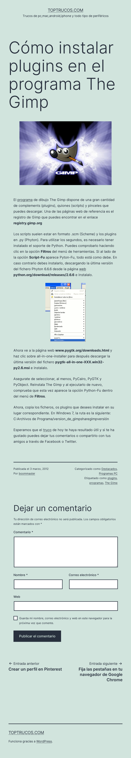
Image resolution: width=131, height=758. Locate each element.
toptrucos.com (65, 10)
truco (47, 430)
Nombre (20, 575)
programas (96, 483)
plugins (112, 478)
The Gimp (111, 483)
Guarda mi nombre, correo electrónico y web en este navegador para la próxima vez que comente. (65, 620)
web (82, 269)
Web (16, 596)
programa (25, 200)
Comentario (23, 532)
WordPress (44, 741)
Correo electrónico (84, 575)
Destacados (109, 468)
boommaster (27, 473)
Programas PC (108, 473)
